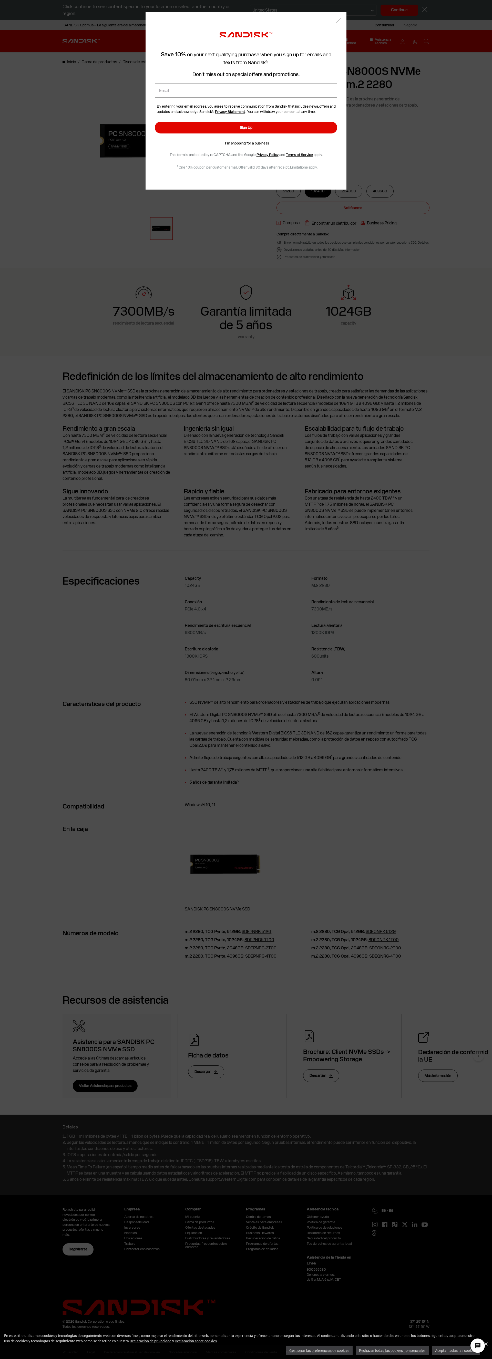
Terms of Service (299, 154)
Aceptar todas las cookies (455, 1350)
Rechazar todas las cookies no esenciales (392, 1350)
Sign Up (246, 127)
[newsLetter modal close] (338, 20)
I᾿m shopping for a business (247, 143)
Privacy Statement (230, 111)
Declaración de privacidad (150, 1341)
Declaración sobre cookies (196, 1341)
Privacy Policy (268, 154)
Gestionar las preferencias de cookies (319, 1350)
